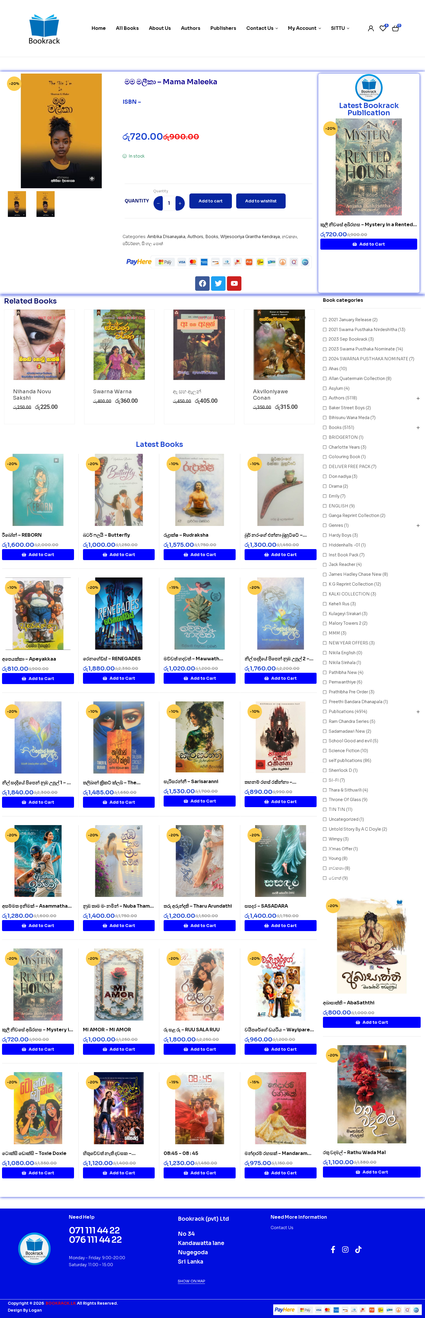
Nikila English (342, 652)
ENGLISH (338, 506)
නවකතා (289, 236)
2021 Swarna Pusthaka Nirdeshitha (363, 329)
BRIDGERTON (343, 437)
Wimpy (335, 839)
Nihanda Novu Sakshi (32, 394)
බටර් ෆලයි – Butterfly (106, 535)
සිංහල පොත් (152, 243)
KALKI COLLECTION (349, 594)
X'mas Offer (340, 848)
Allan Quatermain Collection (357, 378)
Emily (334, 496)
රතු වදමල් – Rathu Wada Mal (354, 1152)
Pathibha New (343, 672)
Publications (341, 711)
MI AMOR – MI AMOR (107, 1030)
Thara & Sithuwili (345, 790)
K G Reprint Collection (351, 584)
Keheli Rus (339, 603)
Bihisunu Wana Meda (349, 417)
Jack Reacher (342, 564)
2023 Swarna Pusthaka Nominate (362, 349)
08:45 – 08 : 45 (181, 1153)
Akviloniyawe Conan (270, 394)
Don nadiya (340, 476)
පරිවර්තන (131, 243)
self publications (345, 760)
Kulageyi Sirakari (345, 613)
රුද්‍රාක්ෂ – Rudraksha (186, 535)
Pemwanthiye (342, 682)
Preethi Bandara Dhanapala (355, 701)
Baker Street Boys (347, 407)
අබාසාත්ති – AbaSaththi (348, 1003)
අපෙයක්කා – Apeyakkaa (29, 659)
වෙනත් (335, 878)
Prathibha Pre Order (348, 691)
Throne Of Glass (345, 799)
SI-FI (334, 780)
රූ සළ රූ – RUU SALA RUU (192, 1030)
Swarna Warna (112, 391)
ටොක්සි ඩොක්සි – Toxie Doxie (34, 1153)
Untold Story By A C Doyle (355, 829)
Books (211, 236)
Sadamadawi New (347, 731)
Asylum (336, 388)
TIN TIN (337, 809)
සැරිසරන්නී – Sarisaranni (191, 781)
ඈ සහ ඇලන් (187, 391)
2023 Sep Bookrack (348, 339)
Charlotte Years (344, 447)
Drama (335, 486)
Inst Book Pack (344, 554)
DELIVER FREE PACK (349, 466)
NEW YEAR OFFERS (348, 643)
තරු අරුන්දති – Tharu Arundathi (198, 906)
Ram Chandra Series (349, 721)
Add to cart (211, 201)
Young (335, 858)
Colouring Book (344, 456)
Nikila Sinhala (342, 662)
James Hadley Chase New (355, 574)
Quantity (160, 191)
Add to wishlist (261, 201)
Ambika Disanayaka (166, 236)
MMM (334, 633)
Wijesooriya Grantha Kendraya (250, 236)
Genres (336, 525)
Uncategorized (344, 819)
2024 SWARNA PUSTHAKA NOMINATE (368, 358)
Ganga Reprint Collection (354, 515)
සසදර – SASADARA (266, 906)
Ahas (334, 368)
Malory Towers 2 (345, 623)
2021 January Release (350, 319)
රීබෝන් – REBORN (22, 535)
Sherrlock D (340, 770)
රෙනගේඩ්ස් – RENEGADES (112, 659)
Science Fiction (344, 750)
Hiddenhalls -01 (344, 545)
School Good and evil (350, 740)
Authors (195, 236)
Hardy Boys (340, 535)
